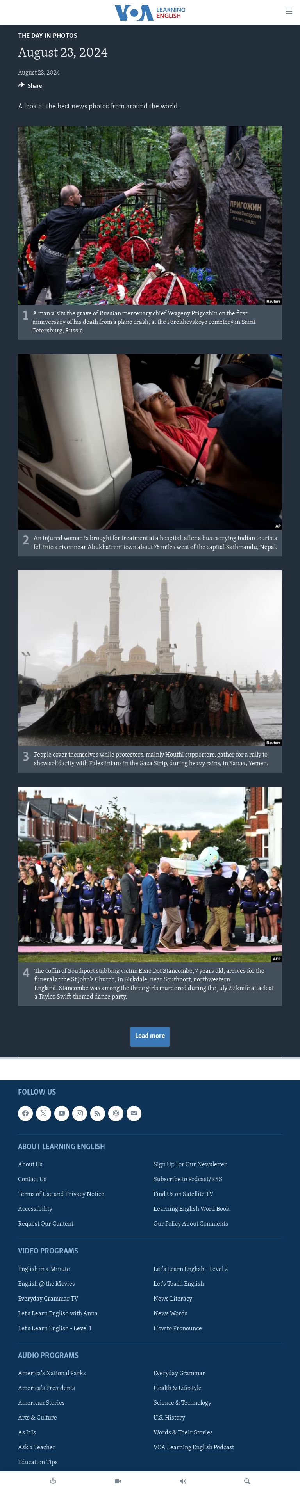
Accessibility (35, 1209)
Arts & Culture (37, 1418)
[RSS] (97, 1113)
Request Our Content (45, 1224)
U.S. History (169, 1418)
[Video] (118, 1481)
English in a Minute (44, 1269)
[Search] (247, 1481)
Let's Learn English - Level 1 (54, 1328)
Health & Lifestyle (178, 1388)
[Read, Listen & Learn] (53, 1481)
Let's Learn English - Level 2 (191, 1269)
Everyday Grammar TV (48, 1299)
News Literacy (173, 1299)
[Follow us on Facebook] (25, 1113)
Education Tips (38, 1462)
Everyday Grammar (179, 1373)
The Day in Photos (47, 36)
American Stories (41, 1403)
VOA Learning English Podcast (194, 1448)
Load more (150, 1036)
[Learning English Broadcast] (183, 1481)
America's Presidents (46, 1388)
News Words (171, 1313)
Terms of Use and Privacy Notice (61, 1194)
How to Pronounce (178, 1328)
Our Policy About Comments (191, 1224)
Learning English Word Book (192, 1209)
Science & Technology (182, 1403)
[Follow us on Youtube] (61, 1113)
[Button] (30, 87)
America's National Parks (52, 1373)
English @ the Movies (46, 1284)
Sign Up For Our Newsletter (190, 1165)
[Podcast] (115, 1113)
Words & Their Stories (183, 1433)
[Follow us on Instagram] (79, 1113)
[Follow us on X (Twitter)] (43, 1113)
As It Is (27, 1433)
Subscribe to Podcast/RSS (188, 1179)
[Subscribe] (134, 1113)
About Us (30, 1165)
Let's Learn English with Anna (58, 1313)
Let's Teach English (179, 1284)
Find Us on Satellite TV (184, 1194)
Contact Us (32, 1179)
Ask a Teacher (36, 1448)
